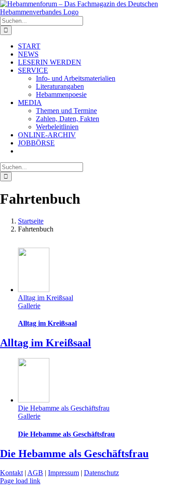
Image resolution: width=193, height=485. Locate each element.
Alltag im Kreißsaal (45, 297)
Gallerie (29, 306)
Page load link (20, 481)
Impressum (63, 472)
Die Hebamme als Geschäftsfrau (64, 408)
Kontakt (11, 472)
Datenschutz (101, 472)
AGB (35, 472)
